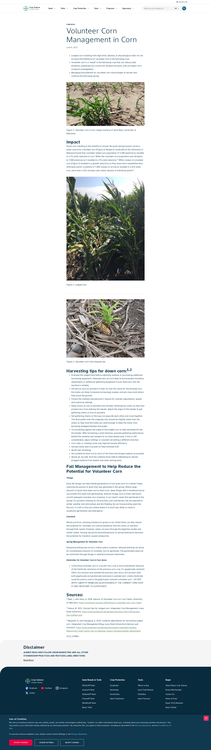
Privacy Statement (143, 725)
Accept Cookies (21, 742)
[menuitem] (52, 8)
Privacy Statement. (79, 734)
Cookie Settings (46, 742)
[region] (105, 732)
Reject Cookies (72, 742)
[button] (27, 681)
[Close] (206, 718)
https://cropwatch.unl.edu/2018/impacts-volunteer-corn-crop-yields (110, 602)
